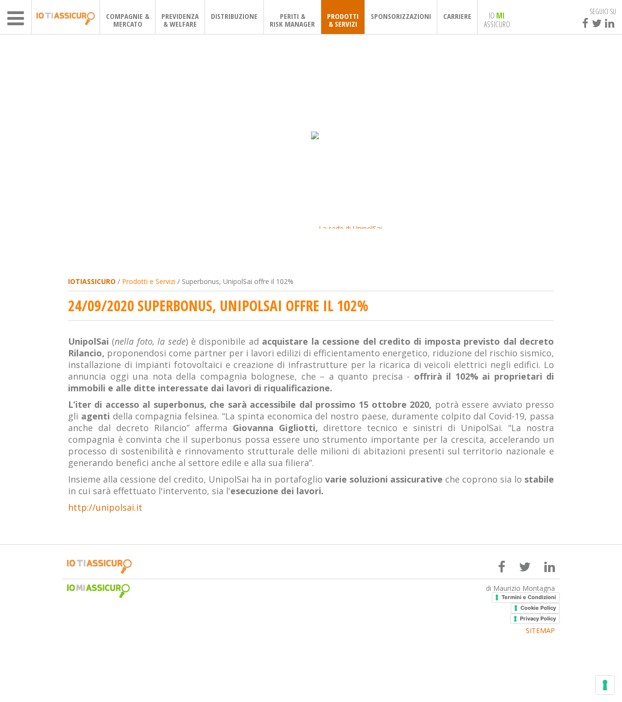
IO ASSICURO (497, 19)
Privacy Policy (538, 618)
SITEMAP (540, 630)
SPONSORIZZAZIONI (401, 16)
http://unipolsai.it (105, 507)
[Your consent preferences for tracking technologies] (605, 685)
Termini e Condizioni (528, 597)
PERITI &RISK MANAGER (292, 20)
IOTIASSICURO (92, 281)
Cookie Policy (538, 607)
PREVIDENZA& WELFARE (180, 20)
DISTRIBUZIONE (234, 16)
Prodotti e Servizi (148, 281)
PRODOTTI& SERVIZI (343, 20)
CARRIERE (457, 16)
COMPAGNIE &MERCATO (127, 20)
